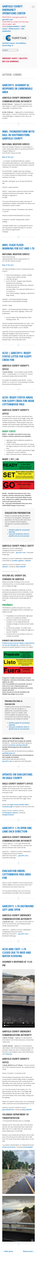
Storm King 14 (7, 45)
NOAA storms (14, 29)
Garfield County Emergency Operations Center (13, 9)
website (28, 560)
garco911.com (7, 19)
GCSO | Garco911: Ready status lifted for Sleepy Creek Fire (16, 356)
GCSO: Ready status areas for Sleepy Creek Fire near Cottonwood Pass (18, 400)
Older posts (7, 1251)
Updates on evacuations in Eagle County (17, 776)
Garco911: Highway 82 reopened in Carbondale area (17, 88)
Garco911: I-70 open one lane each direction (17, 829)
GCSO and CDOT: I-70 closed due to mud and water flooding (16, 952)
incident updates (18, 560)
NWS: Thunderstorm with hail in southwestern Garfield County (18, 134)
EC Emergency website (10, 813)
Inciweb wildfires (13, 26)
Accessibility (20, 43)
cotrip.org (8, 1054)
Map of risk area (8, 157)
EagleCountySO (9, 815)
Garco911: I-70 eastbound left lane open (18, 908)
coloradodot (28, 1147)
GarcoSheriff (21, 567)
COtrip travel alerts (9, 1147)
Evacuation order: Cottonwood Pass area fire (16, 874)
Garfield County (8, 43)
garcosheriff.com (8, 1109)
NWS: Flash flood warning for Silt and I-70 (18, 246)
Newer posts (29, 1251)
